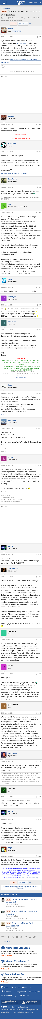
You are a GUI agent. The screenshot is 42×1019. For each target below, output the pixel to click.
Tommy (8, 916)
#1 (40, 37)
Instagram (35, 991)
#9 (40, 393)
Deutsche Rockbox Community (28, 878)
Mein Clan (24, 174)
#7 (40, 305)
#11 (39, 465)
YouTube (25, 996)
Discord (16, 987)
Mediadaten (20, 1010)
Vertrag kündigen (6, 1012)
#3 (40, 152)
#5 (40, 213)
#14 (39, 640)
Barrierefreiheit (19, 1012)
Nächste (22, 24)
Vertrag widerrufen (32, 1010)
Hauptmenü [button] (4, 3)
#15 (39, 674)
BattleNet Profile (21, 378)
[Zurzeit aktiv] (5, 208)
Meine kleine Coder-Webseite (10, 174)
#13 (39, 577)
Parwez (8, 904)
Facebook (7, 991)
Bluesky (27, 987)
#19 (39, 819)
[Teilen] (37, 37)
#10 (39, 429)
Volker (5, 18)
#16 (39, 713)
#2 (40, 124)
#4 (40, 187)
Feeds (6, 987)
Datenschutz (29, 1012)
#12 (39, 554)
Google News (21, 991)
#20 (39, 856)
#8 (40, 330)
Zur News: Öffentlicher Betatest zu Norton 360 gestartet (21, 19)
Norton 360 (21, 43)
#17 (39, 761)
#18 (39, 797)
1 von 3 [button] (13, 24)
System (3, 415)
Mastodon (8, 996)
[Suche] (40, 3)
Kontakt (12, 1010)
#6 (40, 287)
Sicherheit (14, 904)
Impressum (5, 1010)
